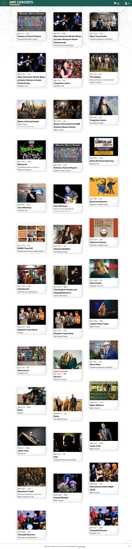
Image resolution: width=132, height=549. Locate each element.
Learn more (81, 546)
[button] (3, 3)
